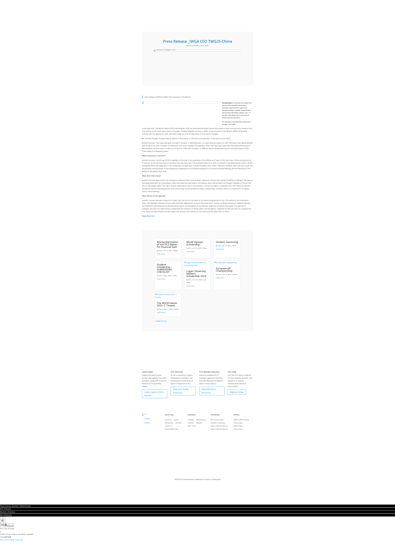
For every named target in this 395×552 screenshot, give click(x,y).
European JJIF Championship (224, 269)
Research (178, 423)
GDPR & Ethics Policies (241, 420)
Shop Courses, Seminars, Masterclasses (15, 506)
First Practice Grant (217, 420)
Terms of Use (238, 429)
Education (317, 10)
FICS (189, 46)
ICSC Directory (227, 3)
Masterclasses (201, 420)
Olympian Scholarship (218, 423)
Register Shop (237, 392)
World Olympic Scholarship (194, 243)
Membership (330, 10)
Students (191, 423)
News (207, 46)
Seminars (191, 420)
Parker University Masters (219, 429)
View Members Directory (208, 391)
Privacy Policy (238, 423)
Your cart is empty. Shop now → (12, 540)
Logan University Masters (219, 426)
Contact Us (168, 426)
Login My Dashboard (286, 3)
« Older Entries (160, 321)
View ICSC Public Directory (181, 391)
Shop (297, 10)
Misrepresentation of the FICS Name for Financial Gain (167, 244)
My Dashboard (5, 515)
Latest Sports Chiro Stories (154, 394)
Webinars (199, 423)
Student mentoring (227, 242)
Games (306, 10)
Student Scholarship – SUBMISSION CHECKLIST (164, 268)
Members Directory (168, 3)
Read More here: (148, 216)
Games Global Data (171, 429)
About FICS (356, 10)
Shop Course (192, 426)
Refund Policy (238, 426)
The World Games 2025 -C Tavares (167, 304)
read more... (161, 254)
